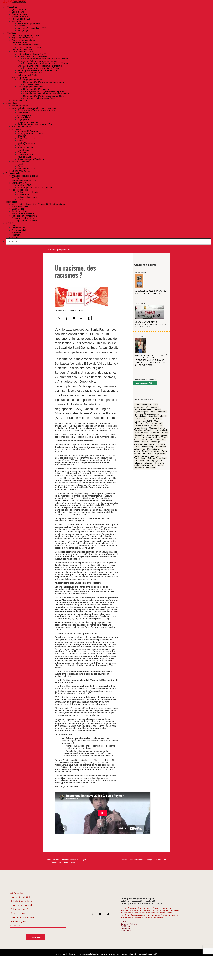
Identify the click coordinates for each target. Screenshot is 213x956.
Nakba (145, 442)
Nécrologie (149, 444)
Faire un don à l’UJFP (20, 897)
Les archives (35, 937)
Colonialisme (141, 416)
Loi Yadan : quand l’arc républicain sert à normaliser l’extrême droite (150, 324)
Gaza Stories (141, 428)
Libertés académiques (157, 435)
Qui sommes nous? (19, 909)
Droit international (154, 423)
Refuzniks (147, 453)
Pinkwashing (147, 446)
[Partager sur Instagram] (74, 318)
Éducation (150, 467)
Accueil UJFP (51, 250)
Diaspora (139, 423)
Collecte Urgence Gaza (21, 901)
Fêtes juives (156, 425)
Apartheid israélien (143, 409)
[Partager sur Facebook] (66, 318)
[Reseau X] (92, 915)
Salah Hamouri (142, 456)
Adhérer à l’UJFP (18, 893)
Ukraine (148, 463)
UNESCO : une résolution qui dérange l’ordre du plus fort (145, 860)
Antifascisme (152, 407)
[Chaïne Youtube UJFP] (100, 915)
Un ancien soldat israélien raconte (149, 464)
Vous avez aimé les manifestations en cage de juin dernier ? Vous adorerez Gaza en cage (65, 861)
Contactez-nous (17, 913)
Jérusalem (139, 435)
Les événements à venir (21, 905)
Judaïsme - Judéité (159, 432)
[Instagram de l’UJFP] (107, 915)
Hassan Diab (162, 430)
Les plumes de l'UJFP (66, 250)
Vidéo (160, 465)
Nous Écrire (126, 930)
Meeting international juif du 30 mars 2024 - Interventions (151, 438)
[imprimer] (88, 318)
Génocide (148, 430)
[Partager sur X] (59, 318)
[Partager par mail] (81, 318)
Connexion (15, 925)
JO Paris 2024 (141, 432)
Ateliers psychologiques (147, 410)
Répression (159, 453)
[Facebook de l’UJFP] (85, 915)
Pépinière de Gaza (150, 451)
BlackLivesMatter (158, 411)
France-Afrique (142, 425)
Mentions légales (18, 921)
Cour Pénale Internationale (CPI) (148, 419)
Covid (157, 421)
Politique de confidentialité (22, 917)
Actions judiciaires (143, 404)
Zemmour (139, 467)
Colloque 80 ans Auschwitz (147, 414)
